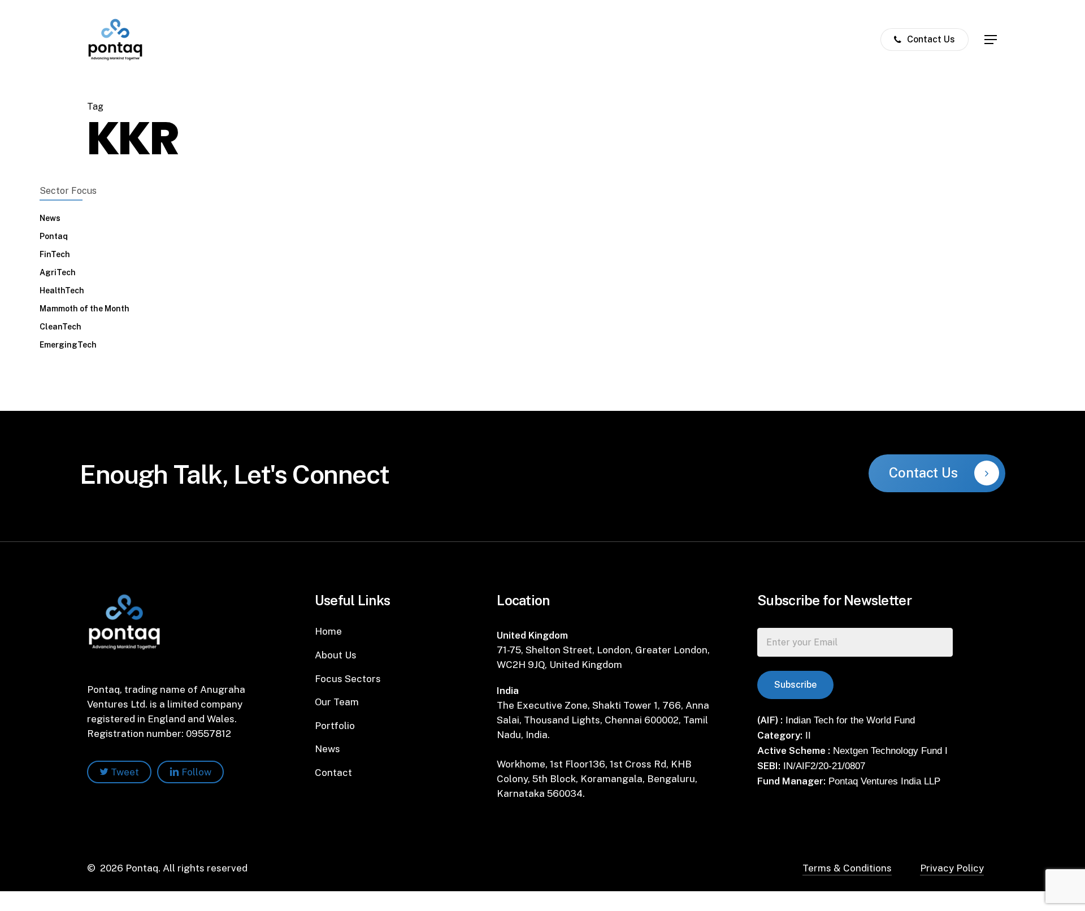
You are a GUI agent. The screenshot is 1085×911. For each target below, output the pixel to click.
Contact (333, 772)
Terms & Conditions (847, 868)
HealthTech (62, 290)
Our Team (337, 702)
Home (328, 631)
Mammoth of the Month (84, 308)
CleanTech (60, 326)
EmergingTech (68, 344)
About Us (336, 655)
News (50, 218)
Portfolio (335, 725)
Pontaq (54, 236)
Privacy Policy (952, 868)
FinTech (55, 254)
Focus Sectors (348, 678)
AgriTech (58, 272)
